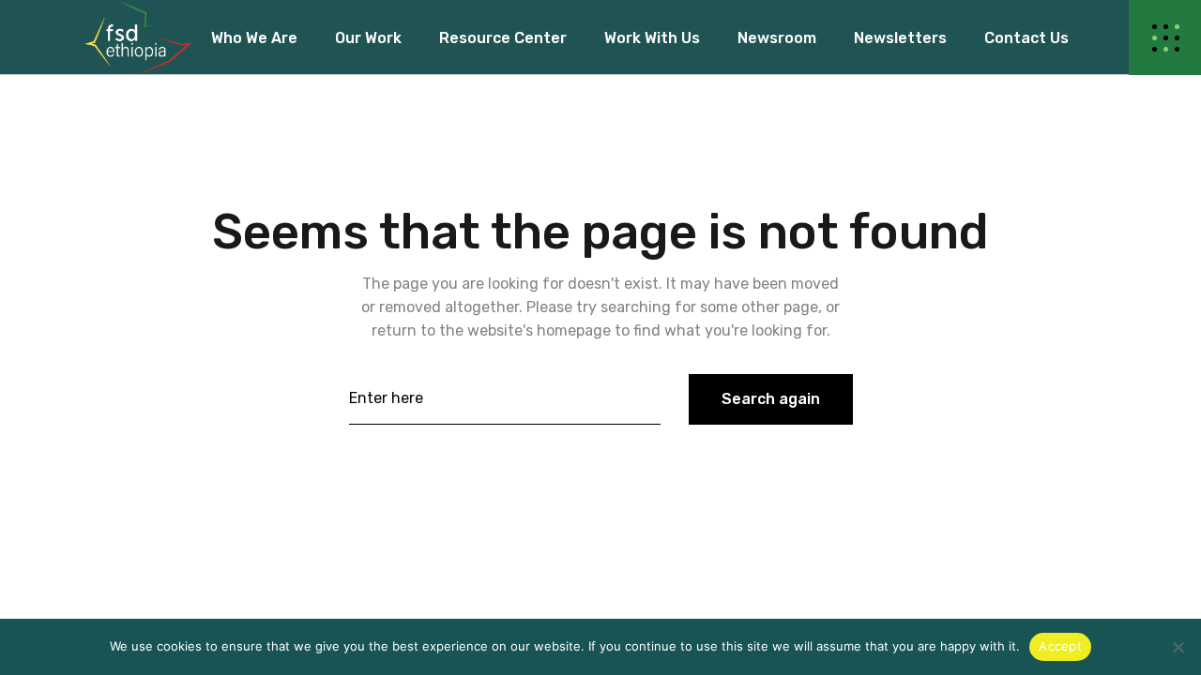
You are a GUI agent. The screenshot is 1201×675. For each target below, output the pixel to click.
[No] (1177, 647)
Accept (1060, 645)
